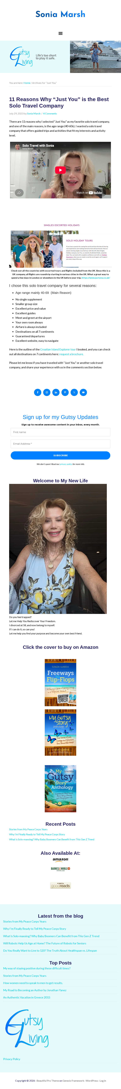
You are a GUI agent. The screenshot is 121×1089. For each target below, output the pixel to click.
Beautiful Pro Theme (48, 1080)
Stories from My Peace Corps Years (28, 829)
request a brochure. (71, 354)
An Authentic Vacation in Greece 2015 (26, 997)
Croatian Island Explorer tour (58, 349)
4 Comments (50, 113)
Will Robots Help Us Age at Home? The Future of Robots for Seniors (44, 943)
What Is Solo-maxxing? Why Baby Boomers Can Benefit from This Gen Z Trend (51, 839)
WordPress (92, 1080)
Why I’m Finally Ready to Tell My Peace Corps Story (37, 834)
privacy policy (66, 464)
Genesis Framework (73, 1080)
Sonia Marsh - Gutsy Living (60, 14)
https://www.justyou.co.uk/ (96, 277)
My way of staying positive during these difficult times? (36, 968)
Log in (103, 1080)
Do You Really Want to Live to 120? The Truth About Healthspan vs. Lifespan (50, 950)
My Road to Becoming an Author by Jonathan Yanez (34, 990)
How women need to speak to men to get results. (33, 983)
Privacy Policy (11, 1059)
